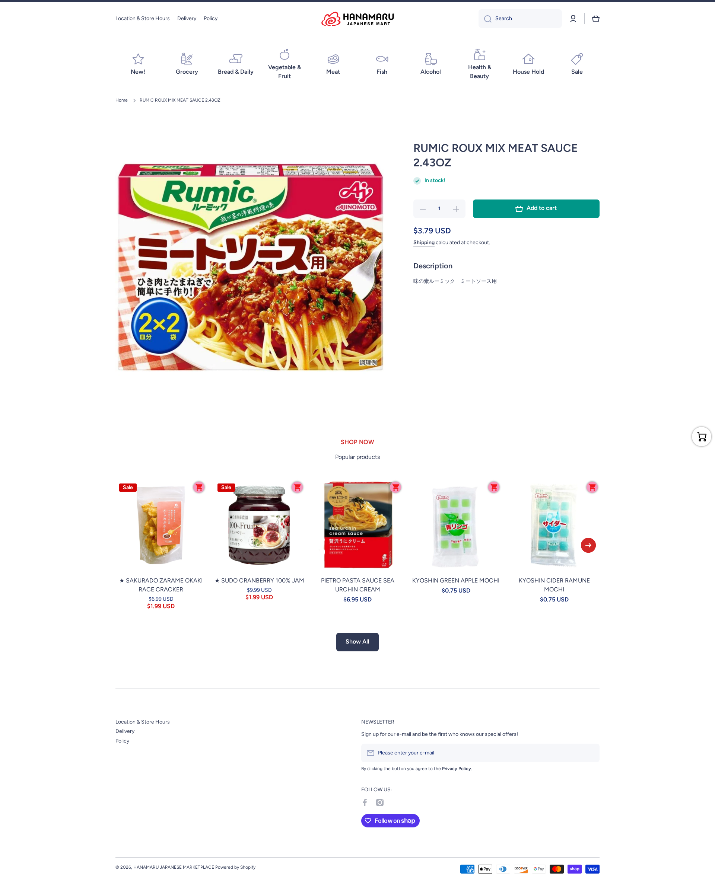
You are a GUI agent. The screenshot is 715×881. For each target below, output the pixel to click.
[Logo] (357, 19)
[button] (596, 18)
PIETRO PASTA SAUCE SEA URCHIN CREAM (357, 585)
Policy (122, 741)
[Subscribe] (590, 753)
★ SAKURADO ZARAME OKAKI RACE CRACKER (161, 585)
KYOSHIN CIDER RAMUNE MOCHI (554, 585)
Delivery (124, 731)
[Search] (485, 18)
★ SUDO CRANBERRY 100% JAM (259, 580)
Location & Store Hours (142, 722)
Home (121, 100)
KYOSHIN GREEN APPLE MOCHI (455, 580)
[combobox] (520, 18)
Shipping (424, 242)
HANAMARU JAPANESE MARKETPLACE (173, 867)
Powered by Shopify (235, 867)
